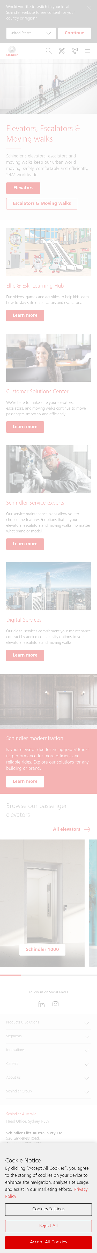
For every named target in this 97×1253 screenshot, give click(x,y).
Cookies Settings (48, 1209)
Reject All (48, 1226)
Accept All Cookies (48, 1242)
